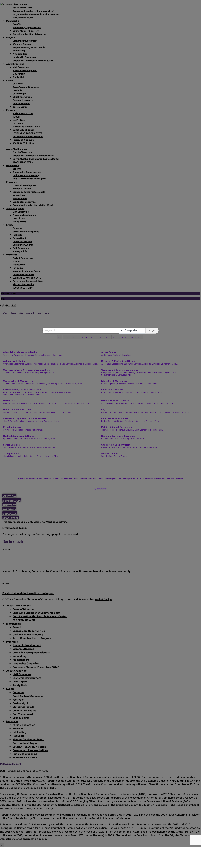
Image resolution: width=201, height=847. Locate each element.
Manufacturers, (31, 421)
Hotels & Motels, (26, 412)
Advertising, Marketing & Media (20, 352)
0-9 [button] (59, 337)
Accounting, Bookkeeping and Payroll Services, (121, 364)
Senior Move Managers (46, 447)
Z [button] (141, 337)
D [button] (73, 337)
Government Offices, (143, 384)
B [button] (67, 337)
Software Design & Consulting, (114, 375)
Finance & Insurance (112, 389)
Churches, (29, 373)
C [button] (70, 337)
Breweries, (134, 439)
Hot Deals (73, 479)
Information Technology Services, (162, 373)
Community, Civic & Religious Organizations (27, 370)
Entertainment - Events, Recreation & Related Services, (48, 392)
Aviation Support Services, (33, 456)
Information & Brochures (154, 479)
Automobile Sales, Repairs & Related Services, (54, 364)
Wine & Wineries (110, 453)
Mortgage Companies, (23, 439)
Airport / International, (12, 456)
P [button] (110, 337)
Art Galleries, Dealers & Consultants (116, 355)
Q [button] (113, 337)
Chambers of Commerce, (13, 373)
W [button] (132, 337)
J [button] (91, 337)
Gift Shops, (147, 447)
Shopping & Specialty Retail (116, 444)
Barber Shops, (107, 421)
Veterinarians (37, 430)
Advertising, (8, 355)
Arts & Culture (108, 352)
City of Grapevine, (109, 384)
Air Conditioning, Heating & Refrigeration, (119, 403)
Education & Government (114, 381)
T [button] (122, 337)
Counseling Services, (144, 421)
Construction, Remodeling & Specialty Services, (45, 384)
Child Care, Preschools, (124, 421)
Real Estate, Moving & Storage (19, 436)
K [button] (94, 337)
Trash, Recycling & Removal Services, (117, 430)
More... (62, 355)
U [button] (125, 337)
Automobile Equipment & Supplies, (18, 364)
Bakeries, (105, 439)
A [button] (64, 337)
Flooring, (165, 403)
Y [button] (138, 337)
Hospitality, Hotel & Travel (17, 409)
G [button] (83, 337)
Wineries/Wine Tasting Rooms (114, 456)
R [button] (116, 337)
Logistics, (49, 456)
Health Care (9, 400)
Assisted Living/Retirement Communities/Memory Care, (26, 403)
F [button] (79, 337)
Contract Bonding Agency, (146, 392)
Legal (104, 409)
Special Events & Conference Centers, (50, 412)
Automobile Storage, (83, 364)
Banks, (104, 392)
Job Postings (124, 479)
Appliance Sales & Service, (148, 403)
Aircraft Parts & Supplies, (13, 421)
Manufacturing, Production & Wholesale (24, 418)
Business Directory (27, 479)
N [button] (103, 337)
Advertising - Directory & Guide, (27, 355)
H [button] (86, 337)
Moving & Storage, (42, 439)
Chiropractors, (57, 403)
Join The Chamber (175, 479)
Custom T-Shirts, (108, 447)
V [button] (128, 337)
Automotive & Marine (14, 361)
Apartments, (8, 439)
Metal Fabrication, (46, 421)
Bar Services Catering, (119, 439)
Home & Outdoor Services (115, 400)
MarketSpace (111, 479)
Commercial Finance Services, (121, 392)
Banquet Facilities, (11, 412)
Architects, (146, 364)
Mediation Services (181, 412)
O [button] (107, 337)
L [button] (97, 337)
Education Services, (125, 384)
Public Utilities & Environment (117, 427)
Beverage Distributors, (161, 364)
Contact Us (136, 479)
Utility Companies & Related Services (150, 430)
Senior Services (11, 444)
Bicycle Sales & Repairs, (13, 392)
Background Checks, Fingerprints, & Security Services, (148, 412)
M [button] (100, 337)
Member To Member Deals (91, 479)
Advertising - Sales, (49, 355)
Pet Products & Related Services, (17, 430)
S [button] (119, 337)
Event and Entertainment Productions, (19, 395)
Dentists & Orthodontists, (74, 403)
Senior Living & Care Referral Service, (19, 447)
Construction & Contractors (18, 381)
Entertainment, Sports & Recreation (22, 389)
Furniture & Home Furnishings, (129, 447)
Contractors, (71, 384)
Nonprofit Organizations (45, 373)
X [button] (135, 337)
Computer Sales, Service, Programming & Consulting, (124, 373)
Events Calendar (60, 479)
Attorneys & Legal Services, (113, 412)
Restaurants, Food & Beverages (118, 436)
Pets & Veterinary (12, 427)
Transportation (11, 453)
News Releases (44, 479)
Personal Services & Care (114, 418)
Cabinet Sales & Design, (13, 384)
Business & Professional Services (119, 361)
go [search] (153, 330)
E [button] (76, 337)
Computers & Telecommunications (119, 370)
